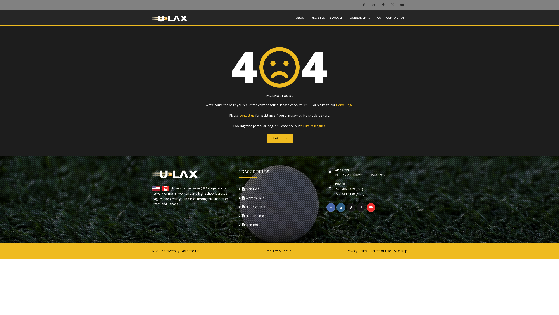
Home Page (344, 105)
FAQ (378, 17)
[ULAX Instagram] (373, 5)
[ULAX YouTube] (402, 5)
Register (318, 17)
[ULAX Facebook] (364, 5)
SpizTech (288, 250)
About (301, 17)
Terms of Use (380, 250)
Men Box (252, 225)
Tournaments (359, 17)
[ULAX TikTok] (383, 5)
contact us (247, 115)
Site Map (400, 250)
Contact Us (395, 17)
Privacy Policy (357, 250)
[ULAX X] (392, 5)
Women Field (254, 198)
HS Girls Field (254, 216)
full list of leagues (312, 126)
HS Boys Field (255, 207)
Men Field (252, 189)
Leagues (336, 17)
